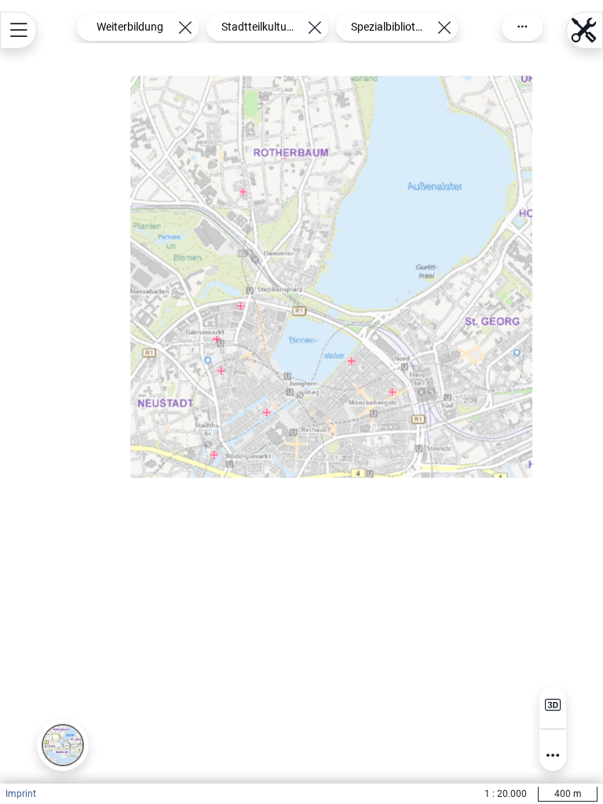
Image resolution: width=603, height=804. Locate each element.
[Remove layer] (185, 27)
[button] (62, 745)
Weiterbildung (130, 26)
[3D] (552, 705)
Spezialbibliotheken (388, 26)
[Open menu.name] (18, 30)
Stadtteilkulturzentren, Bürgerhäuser (259, 26)
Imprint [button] (20, 793)
